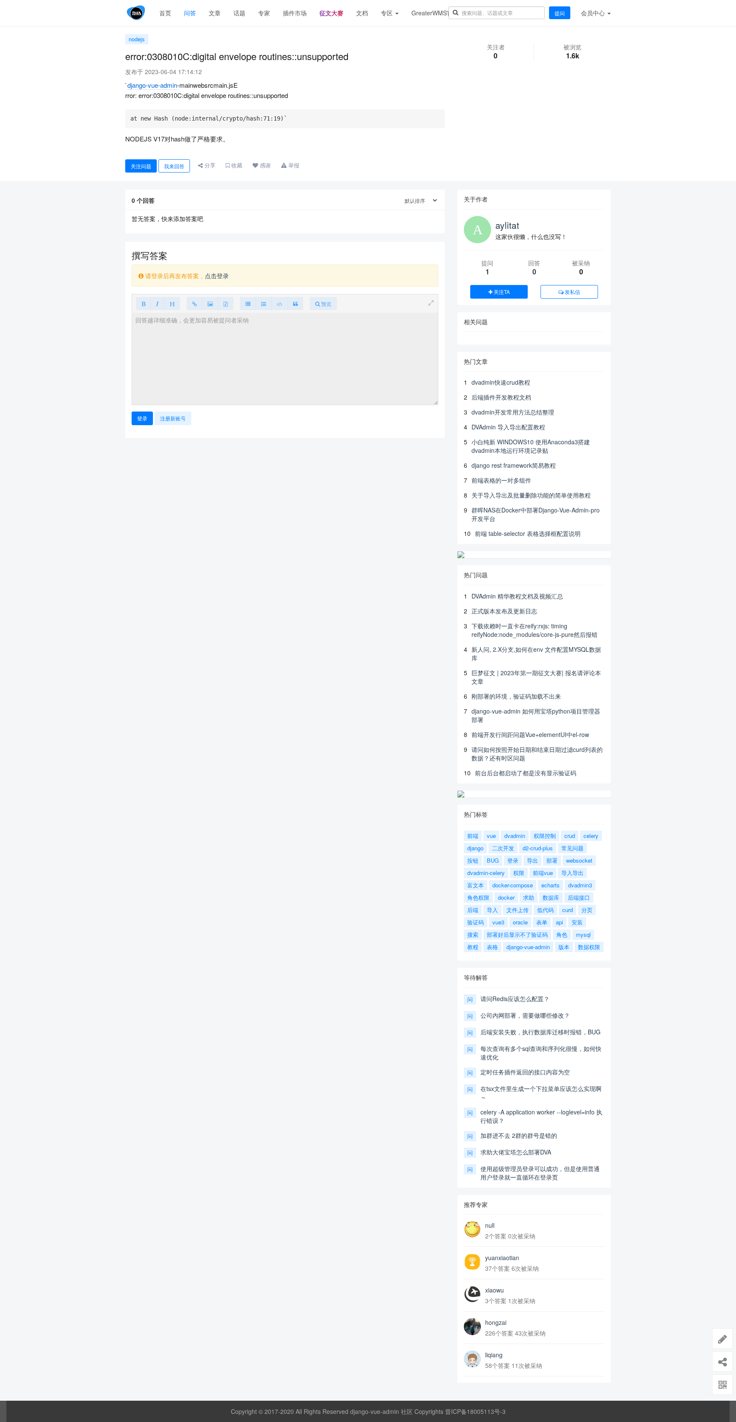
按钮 (472, 860)
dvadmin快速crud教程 (501, 382)
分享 (209, 165)
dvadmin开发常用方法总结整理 (513, 412)
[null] (472, 1229)
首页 (165, 13)
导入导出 (572, 873)
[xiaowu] (472, 1294)
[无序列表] (248, 303)
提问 (560, 13)
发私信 (572, 291)
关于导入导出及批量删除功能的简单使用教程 (531, 495)
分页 (586, 910)
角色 (561, 934)
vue (491, 836)
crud (569, 836)
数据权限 (589, 947)
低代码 (545, 910)
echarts (550, 885)
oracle (520, 922)
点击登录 (217, 275)
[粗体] (143, 303)
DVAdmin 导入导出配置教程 (508, 427)
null (489, 1225)
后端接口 (579, 897)
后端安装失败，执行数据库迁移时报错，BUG (540, 1032)
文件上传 (517, 910)
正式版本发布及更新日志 (504, 611)
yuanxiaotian (502, 1257)
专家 (264, 13)
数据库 (551, 897)
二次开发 (503, 848)
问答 (190, 13)
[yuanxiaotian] (472, 1261)
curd (567, 910)
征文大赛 (331, 13)
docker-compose (512, 885)
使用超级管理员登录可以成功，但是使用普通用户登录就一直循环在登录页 (540, 1172)
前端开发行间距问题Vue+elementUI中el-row (530, 734)
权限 (518, 873)
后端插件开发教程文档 (501, 397)
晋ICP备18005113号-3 (475, 1411)
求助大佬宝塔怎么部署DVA (515, 1152)
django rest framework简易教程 (514, 465)
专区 (387, 13)
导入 (492, 910)
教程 (472, 947)
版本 (563, 947)
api (559, 922)
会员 (593, 13)
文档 (362, 13)
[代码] (279, 303)
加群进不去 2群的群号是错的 (518, 1135)
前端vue (543, 873)
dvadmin (514, 836)
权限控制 (545, 836)
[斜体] (157, 303)
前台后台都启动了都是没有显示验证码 (525, 773)
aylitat (507, 225)
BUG (493, 860)
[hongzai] (472, 1326)
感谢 (264, 165)
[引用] (295, 303)
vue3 (498, 922)
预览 (325, 303)
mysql (583, 934)
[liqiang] (472, 1358)
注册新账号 (173, 418)
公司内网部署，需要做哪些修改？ (525, 1015)
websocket (579, 860)
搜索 (472, 934)
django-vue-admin (152, 85)
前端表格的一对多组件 (501, 480)
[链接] (194, 303)
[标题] (172, 303)
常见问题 (572, 848)
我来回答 (174, 166)
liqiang (494, 1354)
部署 (552, 860)
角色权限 (478, 897)
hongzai (495, 1322)
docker (506, 897)
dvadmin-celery (486, 873)
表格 (492, 947)
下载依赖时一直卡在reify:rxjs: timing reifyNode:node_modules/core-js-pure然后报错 (535, 630)
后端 (472, 910)
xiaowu (494, 1290)
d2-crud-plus (538, 848)
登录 (142, 418)
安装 (577, 922)
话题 (239, 13)
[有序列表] (264, 303)
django (475, 848)
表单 (541, 922)
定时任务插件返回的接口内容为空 (525, 1072)
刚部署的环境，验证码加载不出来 (516, 696)
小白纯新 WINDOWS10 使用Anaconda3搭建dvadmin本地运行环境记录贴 (531, 446)
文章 (215, 13)
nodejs (137, 39)
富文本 (475, 885)
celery (591, 836)
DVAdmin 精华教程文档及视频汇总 (517, 596)
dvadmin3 (580, 885)
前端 (472, 836)
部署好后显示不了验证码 (517, 934)
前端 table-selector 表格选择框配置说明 (528, 533)
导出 (532, 860)
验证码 (475, 922)
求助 (528, 897)
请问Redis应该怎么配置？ (514, 998)
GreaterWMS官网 (435, 13)
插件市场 (295, 13)
